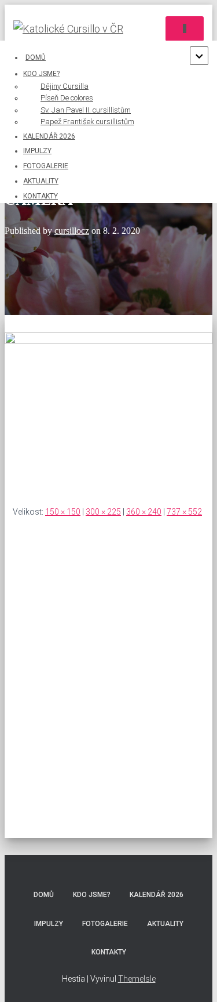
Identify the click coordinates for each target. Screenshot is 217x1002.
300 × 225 (103, 511)
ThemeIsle (137, 978)
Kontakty (40, 196)
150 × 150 (62, 511)
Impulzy (37, 151)
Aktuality (40, 181)
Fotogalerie (45, 166)
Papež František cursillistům (87, 121)
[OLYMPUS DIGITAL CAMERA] (108, 341)
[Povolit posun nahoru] (194, 978)
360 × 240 (143, 511)
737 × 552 (184, 511)
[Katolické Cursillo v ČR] (72, 29)
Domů (35, 57)
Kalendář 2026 (49, 136)
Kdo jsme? (92, 895)
